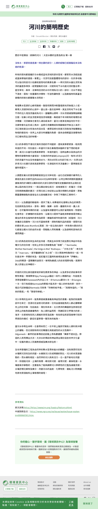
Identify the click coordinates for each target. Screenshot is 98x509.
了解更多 (71, 503)
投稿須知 (41, 489)
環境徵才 (41, 482)
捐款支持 (89, 6)
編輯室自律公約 (43, 485)
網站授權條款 (58, 485)
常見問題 (71, 485)
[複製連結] (58, 46)
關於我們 (71, 482)
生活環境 (33, 41)
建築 (61, 41)
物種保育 (53, 41)
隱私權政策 (57, 489)
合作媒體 (86, 485)
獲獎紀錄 (71, 489)
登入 (69, 6)
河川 (24, 41)
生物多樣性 (71, 41)
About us (87, 482)
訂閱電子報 (79, 6)
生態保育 (43, 41)
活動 (54, 482)
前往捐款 (49, 457)
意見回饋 (86, 489)
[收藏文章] (39, 46)
